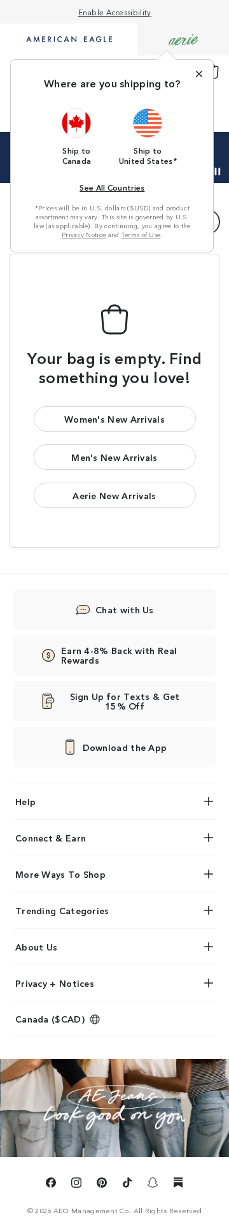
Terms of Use (141, 234)
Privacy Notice (84, 234)
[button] (77, 136)
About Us (36, 946)
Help (25, 801)
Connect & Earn (50, 837)
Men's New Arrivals (114, 457)
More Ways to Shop (60, 874)
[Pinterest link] (102, 1184)
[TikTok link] (127, 1184)
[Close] (199, 74)
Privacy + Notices (54, 983)
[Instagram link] (76, 1184)
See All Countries (112, 187)
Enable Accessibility (114, 11)
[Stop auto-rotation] (217, 171)
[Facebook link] (51, 1184)
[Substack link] (178, 1184)
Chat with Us (124, 609)
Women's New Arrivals (114, 418)
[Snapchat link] (153, 1184)
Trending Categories (62, 910)
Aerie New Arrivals (114, 495)
